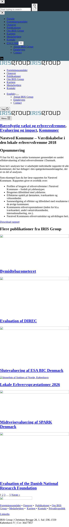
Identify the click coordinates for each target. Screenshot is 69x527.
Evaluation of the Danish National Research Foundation (29, 485)
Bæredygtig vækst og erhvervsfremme (32, 126)
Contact (17, 102)
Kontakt (11, 88)
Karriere (11, 82)
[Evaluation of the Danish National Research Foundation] (34, 434)
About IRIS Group (23, 96)
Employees (19, 99)
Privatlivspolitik (57, 508)
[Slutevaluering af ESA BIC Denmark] (34, 329)
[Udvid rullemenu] (17, 94)
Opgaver (11, 73)
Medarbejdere (14, 85)
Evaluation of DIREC (18, 321)
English (11, 93)
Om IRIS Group (15, 79)
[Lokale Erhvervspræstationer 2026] (24, 377)
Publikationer (14, 76)
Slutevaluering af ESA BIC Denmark (31, 370)
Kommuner (49, 130)
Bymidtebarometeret (18, 271)
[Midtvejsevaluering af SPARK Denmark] (34, 392)
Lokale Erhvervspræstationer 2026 (30, 384)
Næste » (15, 494)
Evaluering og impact (18, 130)
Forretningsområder (17, 70)
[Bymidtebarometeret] (34, 236)
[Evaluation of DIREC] (34, 279)
